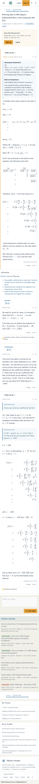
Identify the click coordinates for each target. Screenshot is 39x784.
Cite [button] (33, 265)
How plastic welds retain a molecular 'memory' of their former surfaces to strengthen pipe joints (21, 282)
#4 (36, 399)
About (11, 777)
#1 (36, 57)
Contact (5, 777)
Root (4, 26)
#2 (36, 307)
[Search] (36, 3)
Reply (29, 265)
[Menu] (3, 3)
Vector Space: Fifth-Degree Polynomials (16, 675)
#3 (36, 354)
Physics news (5, 276)
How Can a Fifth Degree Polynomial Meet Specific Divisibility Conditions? (15, 638)
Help (28, 777)
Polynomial (30, 24)
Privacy (23, 777)
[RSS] (33, 777)
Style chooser (8, 774)
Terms (17, 777)
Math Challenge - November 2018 (23, 684)
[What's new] (32, 3)
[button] (33, 57)
